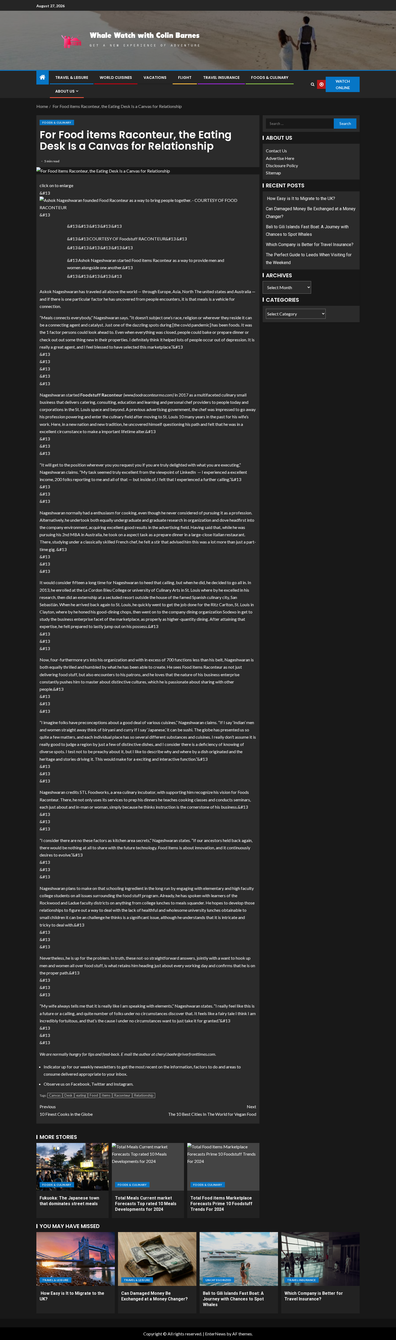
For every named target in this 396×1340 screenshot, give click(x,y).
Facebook (80, 1083)
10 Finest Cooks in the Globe (66, 1110)
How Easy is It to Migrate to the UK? (300, 198)
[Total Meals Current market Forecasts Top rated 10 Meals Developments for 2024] (148, 1167)
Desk (68, 1095)
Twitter (98, 1083)
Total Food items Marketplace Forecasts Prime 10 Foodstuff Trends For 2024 (221, 1203)
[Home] (43, 77)
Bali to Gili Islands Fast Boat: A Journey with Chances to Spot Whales (233, 1299)
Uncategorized (218, 1280)
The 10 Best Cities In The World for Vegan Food (212, 1110)
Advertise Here (280, 157)
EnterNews (215, 1333)
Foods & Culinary (269, 77)
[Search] (312, 84)
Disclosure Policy (282, 165)
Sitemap (273, 172)
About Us (65, 91)
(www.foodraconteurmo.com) (148, 394)
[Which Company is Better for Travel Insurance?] (320, 1259)
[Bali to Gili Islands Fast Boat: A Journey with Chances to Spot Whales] (239, 1259)
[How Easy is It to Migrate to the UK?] (75, 1259)
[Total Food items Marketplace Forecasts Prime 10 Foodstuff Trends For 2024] (223, 1167)
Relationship (144, 1095)
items (106, 1095)
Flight (185, 77)
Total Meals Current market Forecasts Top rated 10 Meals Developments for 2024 (145, 1203)
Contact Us (276, 150)
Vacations (155, 77)
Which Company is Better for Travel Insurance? (309, 244)
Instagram (123, 1083)
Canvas (55, 1095)
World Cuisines (116, 77)
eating (81, 1095)
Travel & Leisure (71, 77)
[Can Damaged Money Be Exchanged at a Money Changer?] (157, 1259)
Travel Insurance (221, 77)
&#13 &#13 (45, 204)
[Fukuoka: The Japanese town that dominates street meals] (72, 1167)
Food (94, 1095)
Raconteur (122, 1095)
